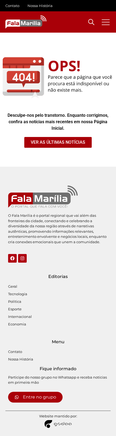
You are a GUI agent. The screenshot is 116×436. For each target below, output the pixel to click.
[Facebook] (12, 258)
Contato (12, 6)
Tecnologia (17, 294)
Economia (17, 324)
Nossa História (40, 6)
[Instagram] (22, 258)
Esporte (15, 309)
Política (14, 301)
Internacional (20, 316)
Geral (12, 286)
